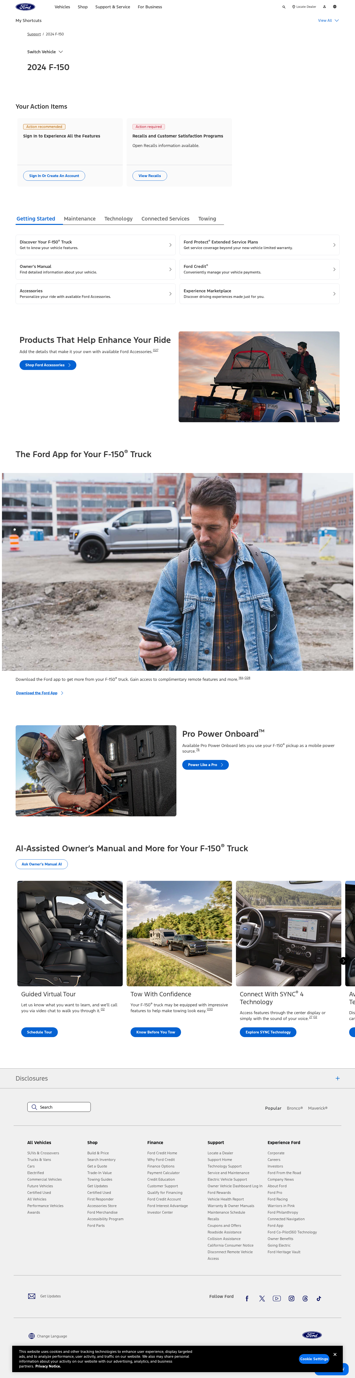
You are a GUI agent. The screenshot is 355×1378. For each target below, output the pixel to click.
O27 (155, 350)
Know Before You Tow (155, 1032)
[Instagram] (291, 1298)
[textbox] (59, 1107)
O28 (247, 678)
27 (310, 1017)
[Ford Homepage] (312, 1335)
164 (241, 678)
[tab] (39, 219)
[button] (115, 1144)
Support (34, 34)
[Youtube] (277, 1298)
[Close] (335, 1358)
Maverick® (318, 1108)
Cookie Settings (314, 1359)
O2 (103, 1009)
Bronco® (295, 1108)
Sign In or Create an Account (54, 175)
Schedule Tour (39, 1032)
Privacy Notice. (48, 1366)
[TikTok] (319, 1298)
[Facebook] (248, 1298)
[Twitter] (262, 1298)
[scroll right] (343, 961)
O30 (210, 1009)
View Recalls (150, 175)
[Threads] (305, 1298)
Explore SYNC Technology (268, 1032)
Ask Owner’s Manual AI (42, 864)
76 (198, 750)
